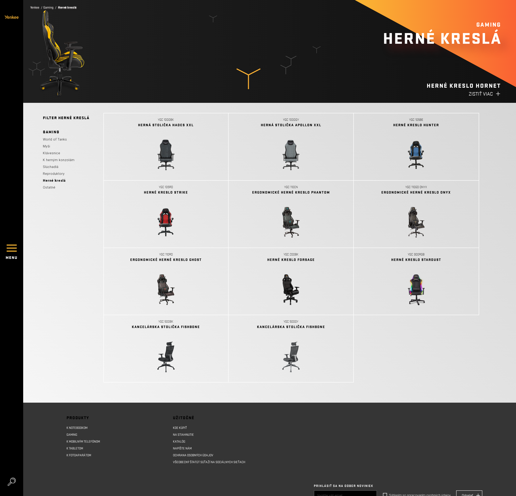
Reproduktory (54, 174)
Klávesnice (51, 153)
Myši (46, 146)
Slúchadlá (50, 167)
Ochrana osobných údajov (193, 455)
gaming (72, 435)
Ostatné (49, 187)
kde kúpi (179, 428)
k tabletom (75, 448)
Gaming (48, 7)
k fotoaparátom (79, 455)
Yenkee (34, 7)
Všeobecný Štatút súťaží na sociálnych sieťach (209, 462)
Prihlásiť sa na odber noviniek (343, 486)
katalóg (179, 442)
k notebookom (77, 428)
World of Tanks (55, 139)
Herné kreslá (54, 180)
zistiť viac (481, 94)
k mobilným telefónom (83, 442)
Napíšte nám (182, 448)
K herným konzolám (59, 160)
